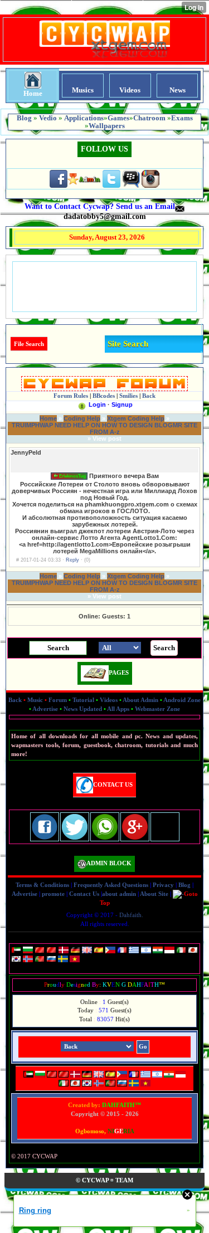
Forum (57, 699)
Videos (109, 699)
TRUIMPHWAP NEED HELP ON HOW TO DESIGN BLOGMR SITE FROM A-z (104, 428)
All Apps (118, 708)
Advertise (45, 708)
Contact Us (84, 893)
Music (35, 699)
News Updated (83, 708)
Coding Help (82, 418)
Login (97, 404)
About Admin (140, 699)
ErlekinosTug (72, 476)
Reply (72, 560)
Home (48, 418)
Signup (122, 404)
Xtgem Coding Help (135, 418)
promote (53, 893)
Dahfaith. (131, 915)
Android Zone (182, 699)
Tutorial (83, 699)
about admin (119, 893)
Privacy (163, 884)
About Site (154, 893)
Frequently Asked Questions (111, 884)
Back (15, 699)
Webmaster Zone (157, 708)
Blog (184, 884)
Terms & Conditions (42, 884)
